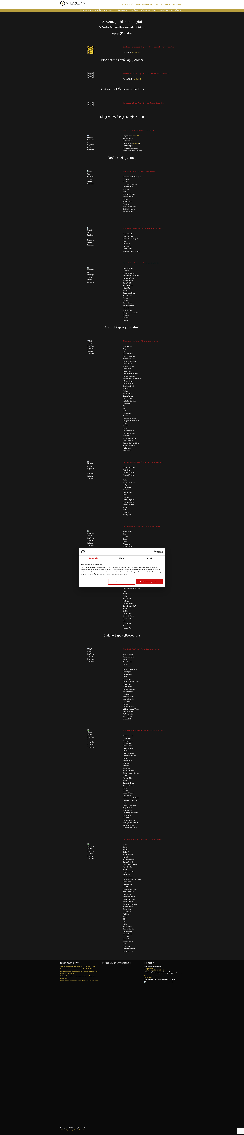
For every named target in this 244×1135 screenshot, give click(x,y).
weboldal (137, 79)
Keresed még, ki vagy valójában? (137, 4)
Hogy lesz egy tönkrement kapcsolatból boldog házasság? (79, 980)
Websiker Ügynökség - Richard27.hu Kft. (72, 1130)
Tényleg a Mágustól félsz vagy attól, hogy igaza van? (77, 966)
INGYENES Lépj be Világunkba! (171, 10)
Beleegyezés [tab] (93, 558)
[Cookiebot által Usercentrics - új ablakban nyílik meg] (154, 551)
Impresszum (148, 977)
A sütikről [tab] (150, 558)
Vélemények (134, 10)
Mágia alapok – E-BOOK (149, 10)
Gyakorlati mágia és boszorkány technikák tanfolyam (97, 10)
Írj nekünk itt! (148, 968)
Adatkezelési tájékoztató (152, 975)
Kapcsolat (177, 4)
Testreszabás (120, 582)
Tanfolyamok (122, 10)
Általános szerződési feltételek (154, 970)
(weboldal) (136, 52)
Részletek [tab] (122, 558)
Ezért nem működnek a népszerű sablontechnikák (76, 969)
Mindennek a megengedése (149, 582)
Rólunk (159, 4)
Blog (167, 4)
